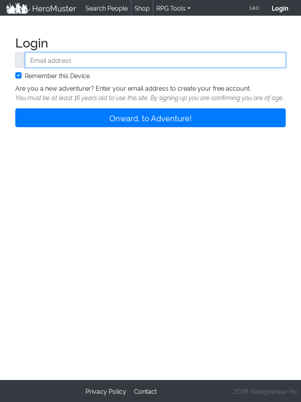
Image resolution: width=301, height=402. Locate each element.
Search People (106, 8)
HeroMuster (53, 7)
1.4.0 (254, 7)
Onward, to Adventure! (150, 117)
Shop (142, 8)
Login (283, 8)
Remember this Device (57, 75)
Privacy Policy (105, 391)
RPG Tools (171, 8)
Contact (145, 391)
